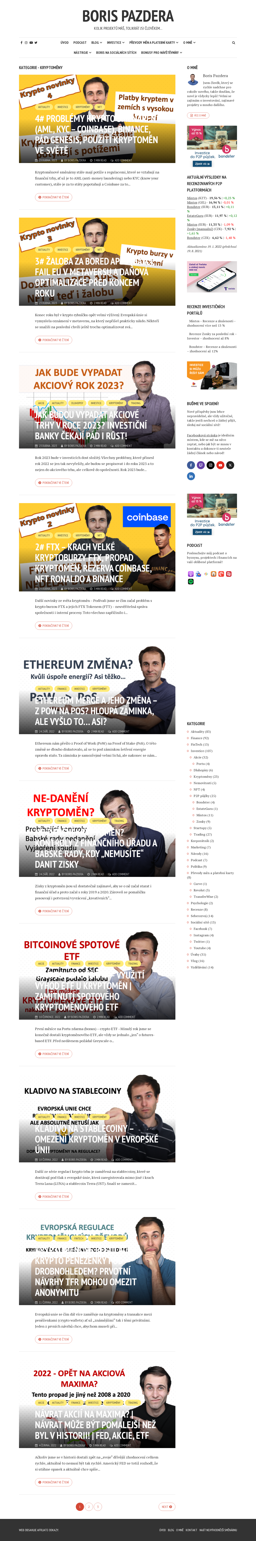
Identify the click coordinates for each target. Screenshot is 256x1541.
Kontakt (191, 1530)
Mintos (201, 815)
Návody (196, 853)
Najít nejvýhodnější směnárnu (218, 1530)
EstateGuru (204, 808)
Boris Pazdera (128, 15)
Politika (196, 866)
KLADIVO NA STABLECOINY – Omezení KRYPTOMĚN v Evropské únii (96, 1139)
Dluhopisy (77, 403)
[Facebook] (191, 465)
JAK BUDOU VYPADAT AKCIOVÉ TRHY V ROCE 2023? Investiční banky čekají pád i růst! (91, 425)
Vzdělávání (199, 967)
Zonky (200, 821)
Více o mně (200, 115)
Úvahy (195, 954)
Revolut (199, 890)
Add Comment (123, 160)
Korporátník (200, 841)
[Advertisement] (212, 653)
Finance (62, 689)
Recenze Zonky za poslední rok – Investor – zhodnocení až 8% (212, 336)
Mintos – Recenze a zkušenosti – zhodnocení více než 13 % (211, 323)
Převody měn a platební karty (152, 42)
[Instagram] (211, 465)
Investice (114, 42)
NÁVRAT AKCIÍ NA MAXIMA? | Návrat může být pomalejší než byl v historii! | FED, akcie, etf (95, 1424)
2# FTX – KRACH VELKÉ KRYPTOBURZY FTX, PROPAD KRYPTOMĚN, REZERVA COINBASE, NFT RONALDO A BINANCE (93, 562)
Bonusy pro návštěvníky (160, 52)
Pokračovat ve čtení (56, 197)
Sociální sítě (200, 922)
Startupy (200, 828)
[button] (191, 574)
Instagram (201, 935)
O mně (187, 42)
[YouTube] (220, 465)
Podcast (196, 860)
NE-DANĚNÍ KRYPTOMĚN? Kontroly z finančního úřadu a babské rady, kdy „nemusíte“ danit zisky (96, 848)
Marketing (198, 847)
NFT (100, 107)
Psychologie (199, 903)
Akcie (41, 403)
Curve (198, 884)
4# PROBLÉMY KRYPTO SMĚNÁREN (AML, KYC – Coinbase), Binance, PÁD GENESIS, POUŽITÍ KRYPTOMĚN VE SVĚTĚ (96, 134)
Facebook (200, 928)
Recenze (197, 909)
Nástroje (81, 52)
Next (165, 1507)
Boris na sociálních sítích (116, 52)
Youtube (200, 948)
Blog (95, 42)
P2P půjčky (201, 796)
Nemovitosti (202, 783)
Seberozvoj (199, 916)
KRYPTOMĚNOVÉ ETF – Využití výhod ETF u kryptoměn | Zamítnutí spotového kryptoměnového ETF (89, 991)
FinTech (78, 1238)
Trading (136, 403)
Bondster (203, 802)
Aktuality (44, 107)
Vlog (194, 961)
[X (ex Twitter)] (230, 465)
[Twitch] (201, 465)
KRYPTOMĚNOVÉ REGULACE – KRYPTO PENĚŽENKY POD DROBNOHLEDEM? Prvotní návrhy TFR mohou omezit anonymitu (86, 1270)
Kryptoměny (83, 107)
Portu (200, 763)
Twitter (199, 941)
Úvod (65, 42)
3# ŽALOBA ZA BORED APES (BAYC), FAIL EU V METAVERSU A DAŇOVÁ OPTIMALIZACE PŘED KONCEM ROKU (94, 277)
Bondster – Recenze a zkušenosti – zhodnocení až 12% (211, 348)
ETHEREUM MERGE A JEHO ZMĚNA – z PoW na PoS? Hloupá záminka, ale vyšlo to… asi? (96, 711)
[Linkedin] (191, 476)
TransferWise (203, 896)
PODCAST (80, 42)
